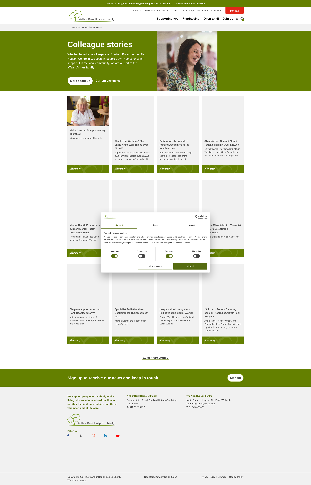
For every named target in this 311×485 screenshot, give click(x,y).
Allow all (190, 266)
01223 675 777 (167, 3)
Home (72, 27)
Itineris (83, 480)
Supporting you (168, 18)
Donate (234, 10)
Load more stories (155, 357)
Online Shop (188, 10)
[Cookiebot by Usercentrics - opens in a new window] (196, 217)
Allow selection (155, 266)
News (175, 10)
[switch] (141, 256)
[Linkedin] (108, 435)
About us (137, 10)
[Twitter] (84, 435)
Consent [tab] (119, 225)
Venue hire (202, 10)
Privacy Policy (207, 477)
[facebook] (71, 435)
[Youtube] (120, 435)
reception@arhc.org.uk (141, 3)
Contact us (216, 10)
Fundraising (191, 18)
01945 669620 (196, 407)
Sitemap (222, 477)
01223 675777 (137, 407)
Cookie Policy (236, 477)
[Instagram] (96, 435)
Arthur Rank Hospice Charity (92, 16)
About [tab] (192, 225)
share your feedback (194, 3)
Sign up (235, 377)
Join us (228, 18)
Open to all (211, 18)
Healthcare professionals (157, 10)
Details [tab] (156, 225)
